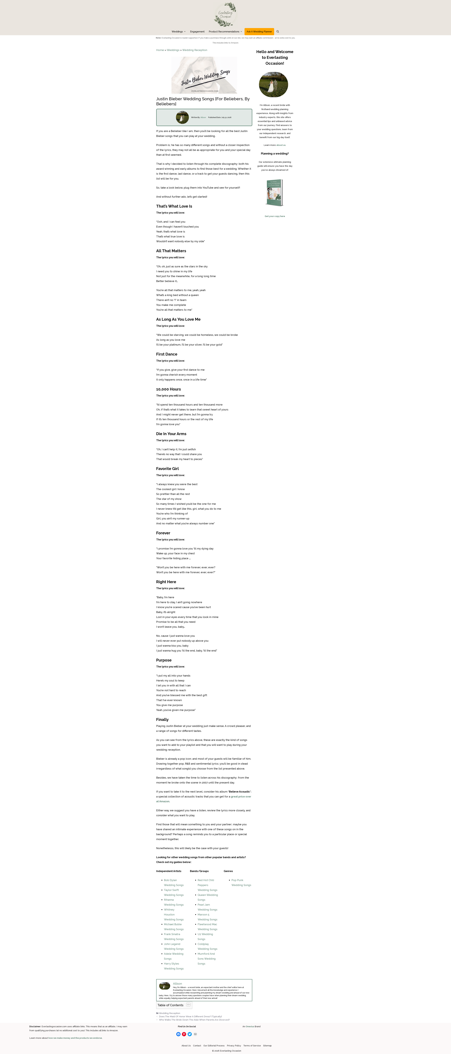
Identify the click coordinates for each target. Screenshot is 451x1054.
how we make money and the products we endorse (75, 1038)
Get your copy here (275, 216)
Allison (203, 117)
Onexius (250, 1026)
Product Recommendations (224, 31)
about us (281, 145)
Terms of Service (252, 1045)
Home (160, 50)
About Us (186, 1045)
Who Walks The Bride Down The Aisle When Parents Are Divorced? (194, 1019)
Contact (197, 1045)
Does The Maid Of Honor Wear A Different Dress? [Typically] (190, 1016)
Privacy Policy (234, 1045)
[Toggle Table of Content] (187, 1005)
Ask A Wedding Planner (259, 31)
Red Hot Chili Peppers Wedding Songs (207, 885)
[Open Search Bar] (277, 31)
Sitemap (267, 1045)
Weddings (177, 31)
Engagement (197, 31)
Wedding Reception (194, 50)
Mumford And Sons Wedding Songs (207, 958)
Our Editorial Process (214, 1045)
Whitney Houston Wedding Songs (174, 914)
